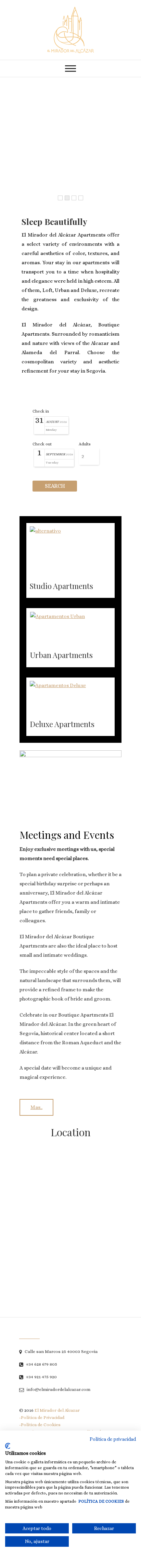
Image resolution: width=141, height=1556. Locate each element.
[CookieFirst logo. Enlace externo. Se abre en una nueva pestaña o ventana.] (7, 1446)
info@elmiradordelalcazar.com (58, 1389)
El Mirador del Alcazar (57, 1410)
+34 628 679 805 (41, 1364)
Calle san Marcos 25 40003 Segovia (61, 1351)
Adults (85, 444)
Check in (41, 411)
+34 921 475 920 (41, 1376)
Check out (42, 444)
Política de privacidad (113, 1439)
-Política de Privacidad (41, 1417)
